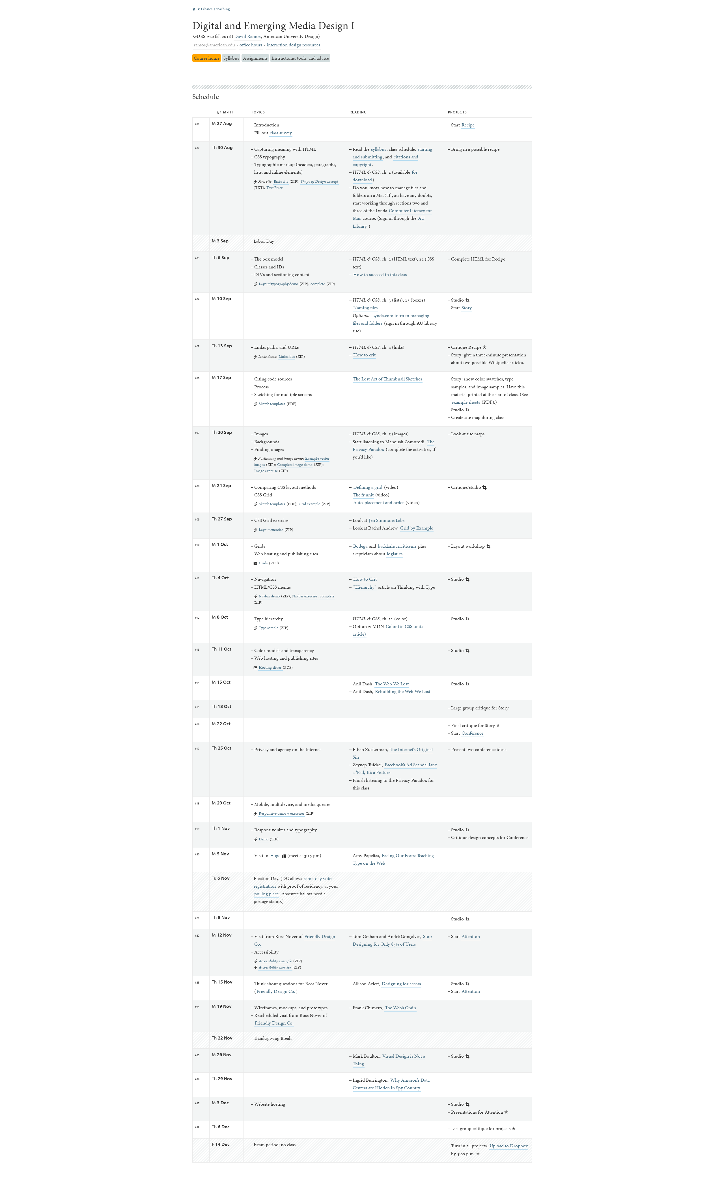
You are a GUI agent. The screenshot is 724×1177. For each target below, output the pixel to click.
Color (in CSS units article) (388, 630)
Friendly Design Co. (276, 991)
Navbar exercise (304, 596)
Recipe (468, 124)
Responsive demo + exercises (281, 813)
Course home (206, 58)
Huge (275, 855)
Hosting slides (270, 667)
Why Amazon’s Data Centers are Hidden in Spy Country (391, 1084)
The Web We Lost (392, 683)
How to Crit (365, 579)
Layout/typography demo (278, 284)
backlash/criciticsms (397, 546)
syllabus (378, 149)
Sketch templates (272, 403)
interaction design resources (293, 44)
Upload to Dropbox (509, 1145)
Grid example (309, 504)
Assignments (255, 58)
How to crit (364, 354)
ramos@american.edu (214, 44)
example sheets (466, 402)
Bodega (360, 546)
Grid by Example (416, 527)
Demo (263, 839)
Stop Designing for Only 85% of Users (392, 940)
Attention (471, 936)
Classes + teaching (213, 9)
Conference (472, 733)
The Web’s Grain (400, 1007)
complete (318, 284)
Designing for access (401, 983)
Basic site (281, 181)
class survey (281, 132)
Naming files (365, 307)
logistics (394, 553)
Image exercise (266, 471)
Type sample (268, 628)
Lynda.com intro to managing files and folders (391, 319)
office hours (251, 44)
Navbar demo (269, 596)
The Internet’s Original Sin (393, 753)
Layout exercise (271, 529)
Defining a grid (367, 487)
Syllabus (231, 58)
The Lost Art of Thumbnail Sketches (387, 378)
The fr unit (363, 494)
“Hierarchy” (364, 587)
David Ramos (247, 36)
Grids (263, 563)
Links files (287, 356)
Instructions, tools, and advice (300, 58)
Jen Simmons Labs (386, 520)
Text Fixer (274, 187)
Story (467, 307)
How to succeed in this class (380, 274)
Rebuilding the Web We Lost (402, 691)
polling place (266, 893)
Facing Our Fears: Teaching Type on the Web (393, 859)
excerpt (319, 181)
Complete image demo (295, 464)
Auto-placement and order (378, 502)
